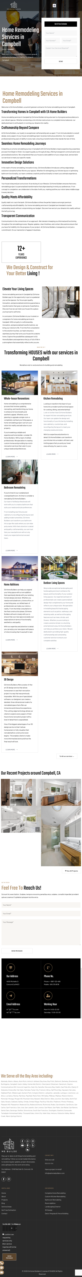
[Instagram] (33, 1141)
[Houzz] (28, 1150)
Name (4, 1224)
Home (4, 49)
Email (8, 1224)
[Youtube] (22, 1145)
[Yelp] (33, 1145)
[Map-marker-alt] (28, 1145)
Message (17, 1224)
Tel (9, 1224)
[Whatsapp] (28, 1141)
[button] (54, 5)
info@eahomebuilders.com (54, 1173)
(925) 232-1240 (49, 1163)
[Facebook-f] (22, 1141)
